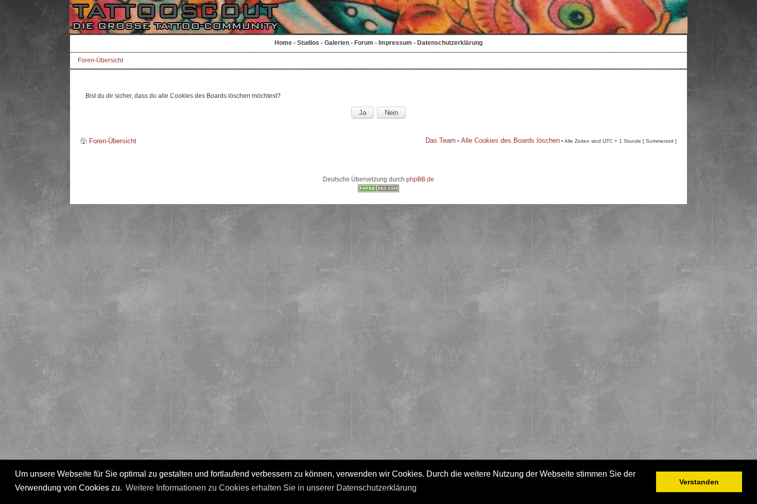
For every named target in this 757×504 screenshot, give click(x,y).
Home (283, 42)
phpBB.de (420, 179)
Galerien (336, 42)
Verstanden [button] (699, 482)
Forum (363, 42)
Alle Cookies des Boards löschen (510, 140)
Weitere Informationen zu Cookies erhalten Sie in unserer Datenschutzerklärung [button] (271, 487)
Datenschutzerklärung (450, 42)
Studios (308, 42)
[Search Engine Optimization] (378, 190)
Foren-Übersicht (100, 60)
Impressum (395, 42)
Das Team (440, 140)
